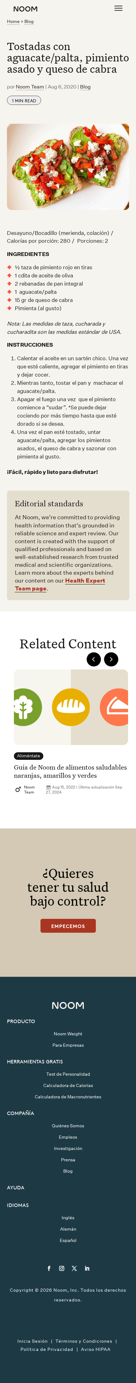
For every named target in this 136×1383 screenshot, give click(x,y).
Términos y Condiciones (83, 1341)
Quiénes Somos (68, 1126)
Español (68, 1240)
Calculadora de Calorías (68, 1085)
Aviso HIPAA (96, 1349)
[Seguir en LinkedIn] (87, 1268)
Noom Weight (68, 1034)
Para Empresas (68, 1045)
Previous (94, 659)
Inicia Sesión (32, 1341)
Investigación (68, 1148)
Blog (29, 21)
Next (111, 659)
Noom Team (30, 87)
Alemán (68, 1229)
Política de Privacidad (47, 1349)
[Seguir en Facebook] (49, 1268)
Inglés (68, 1218)
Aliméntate (28, 756)
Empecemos (68, 925)
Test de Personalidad (68, 1074)
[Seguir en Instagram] (62, 1268)
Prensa (68, 1160)
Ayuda (15, 1187)
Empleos (68, 1137)
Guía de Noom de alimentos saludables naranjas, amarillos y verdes (70, 771)
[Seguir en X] (74, 1268)
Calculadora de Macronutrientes (68, 1097)
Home (13, 21)
